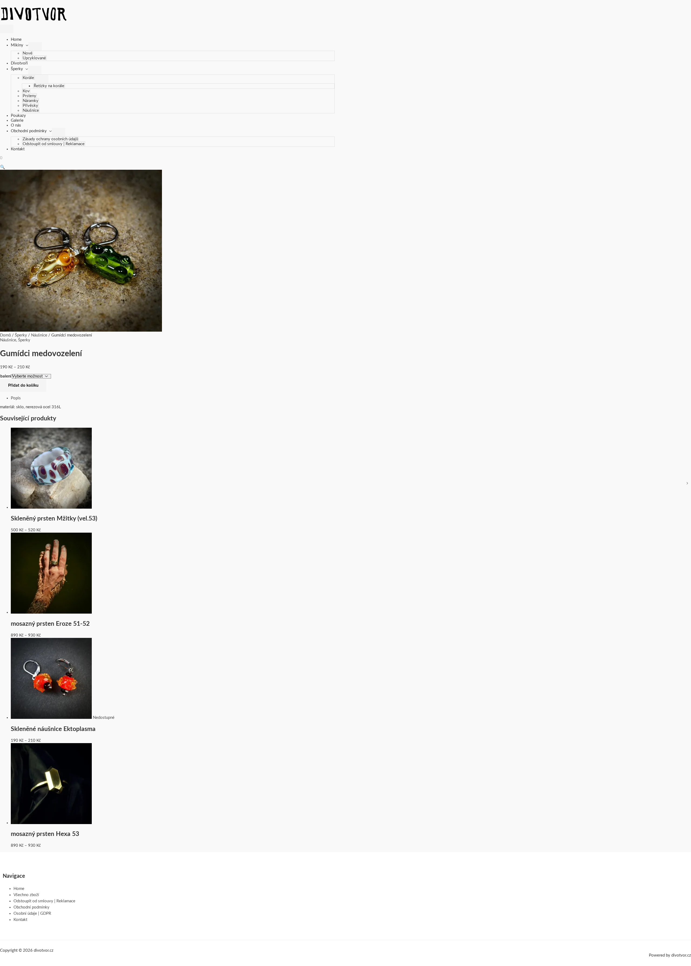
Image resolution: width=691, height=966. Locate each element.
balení (5, 376)
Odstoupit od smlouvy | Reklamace (53, 144)
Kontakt (18, 149)
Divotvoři (19, 63)
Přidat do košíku (23, 385)
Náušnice (31, 110)
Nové (27, 53)
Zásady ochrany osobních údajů (50, 139)
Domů (5, 335)
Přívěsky (30, 106)
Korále (28, 78)
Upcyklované (34, 58)
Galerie (17, 120)
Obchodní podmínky (29, 131)
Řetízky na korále (49, 86)
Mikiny (17, 45)
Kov (26, 91)
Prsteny (29, 96)
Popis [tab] (16, 398)
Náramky (30, 101)
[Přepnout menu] (35, 46)
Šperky (17, 69)
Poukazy (18, 116)
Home (16, 40)
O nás (16, 125)
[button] (2, 167)
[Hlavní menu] (6, 29)
